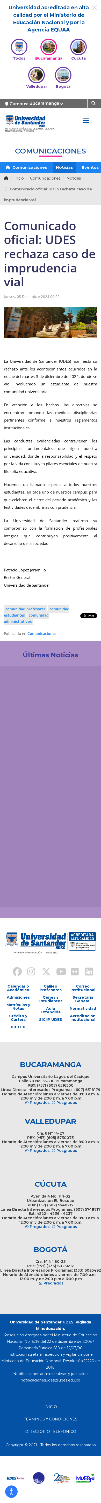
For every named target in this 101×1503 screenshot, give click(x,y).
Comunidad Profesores (25, 608)
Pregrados (40, 1102)
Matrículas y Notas (18, 1006)
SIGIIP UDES (50, 1019)
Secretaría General (83, 999)
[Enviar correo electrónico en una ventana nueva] (50, 1380)
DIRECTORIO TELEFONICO (50, 1431)
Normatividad (83, 1008)
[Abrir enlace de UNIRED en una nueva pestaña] (39, 1478)
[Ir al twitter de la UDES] (43, 972)
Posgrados (66, 1102)
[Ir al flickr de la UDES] (72, 972)
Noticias (64, 167)
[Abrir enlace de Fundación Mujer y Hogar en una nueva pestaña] (62, 1478)
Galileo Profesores (51, 988)
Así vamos (18, 894)
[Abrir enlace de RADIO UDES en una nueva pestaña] (15, 1478)
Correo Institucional (82, 988)
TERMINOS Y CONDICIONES (50, 1419)
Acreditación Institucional (83, 1017)
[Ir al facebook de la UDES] (14, 972)
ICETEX (18, 1027)
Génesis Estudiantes (50, 999)
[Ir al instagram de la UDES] (28, 972)
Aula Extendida (51, 1010)
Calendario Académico (18, 988)
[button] (11, 1491)
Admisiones (18, 997)
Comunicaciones (29, 167)
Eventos (90, 167)
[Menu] (85, 120)
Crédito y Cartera (18, 1017)
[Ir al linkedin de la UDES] (86, 972)
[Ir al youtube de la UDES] (57, 972)
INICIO (50, 1406)
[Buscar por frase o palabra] (94, 103)
